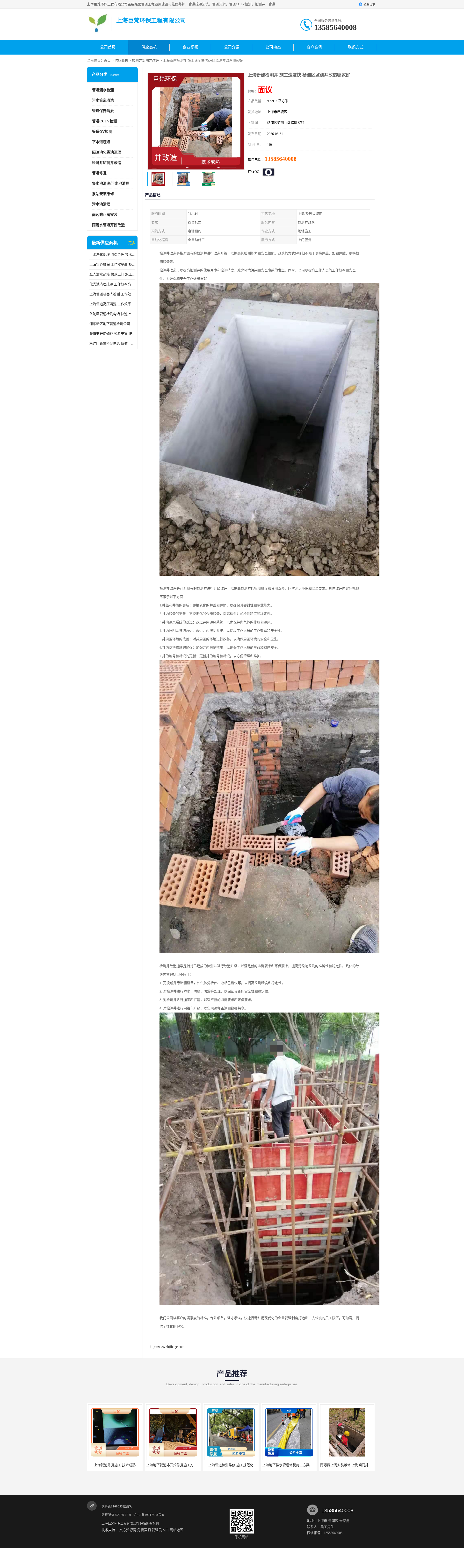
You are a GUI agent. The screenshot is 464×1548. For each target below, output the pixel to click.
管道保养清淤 (103, 111)
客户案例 (314, 47)
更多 (131, 243)
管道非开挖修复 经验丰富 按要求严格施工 (112, 334)
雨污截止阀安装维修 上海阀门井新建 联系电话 (239, 1465)
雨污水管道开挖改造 (108, 225)
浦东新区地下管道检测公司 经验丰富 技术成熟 (112, 324)
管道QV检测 (102, 132)
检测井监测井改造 (145, 60)
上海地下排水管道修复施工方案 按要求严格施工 (182, 1465)
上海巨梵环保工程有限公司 (120, 1523)
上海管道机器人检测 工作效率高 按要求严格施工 (112, 294)
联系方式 (355, 47)
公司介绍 (231, 47)
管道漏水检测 (103, 90)
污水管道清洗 (103, 100)
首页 (107, 60)
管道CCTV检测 (104, 121)
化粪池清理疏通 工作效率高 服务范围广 (112, 284)
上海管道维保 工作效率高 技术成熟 (112, 264)
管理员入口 (160, 1530)
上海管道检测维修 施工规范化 (115, 1465)
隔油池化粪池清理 (106, 152)
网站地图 (176, 1530)
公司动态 (273, 47)
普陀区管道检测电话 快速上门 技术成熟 (112, 314)
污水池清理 (101, 204)
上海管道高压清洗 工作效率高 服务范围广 (112, 304)
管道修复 (99, 173)
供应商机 (149, 47)
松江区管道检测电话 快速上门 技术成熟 (112, 343)
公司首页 (108, 47)
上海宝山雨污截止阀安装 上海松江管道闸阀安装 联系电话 (305, 1465)
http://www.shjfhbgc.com (167, 1347)
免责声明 (144, 1530)
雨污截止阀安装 (104, 215)
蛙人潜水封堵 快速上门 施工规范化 (112, 274)
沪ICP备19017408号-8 (148, 1515)
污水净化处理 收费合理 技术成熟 (112, 254)
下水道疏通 (101, 142)
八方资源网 (127, 1530)
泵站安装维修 (103, 194)
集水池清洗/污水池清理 (110, 183)
